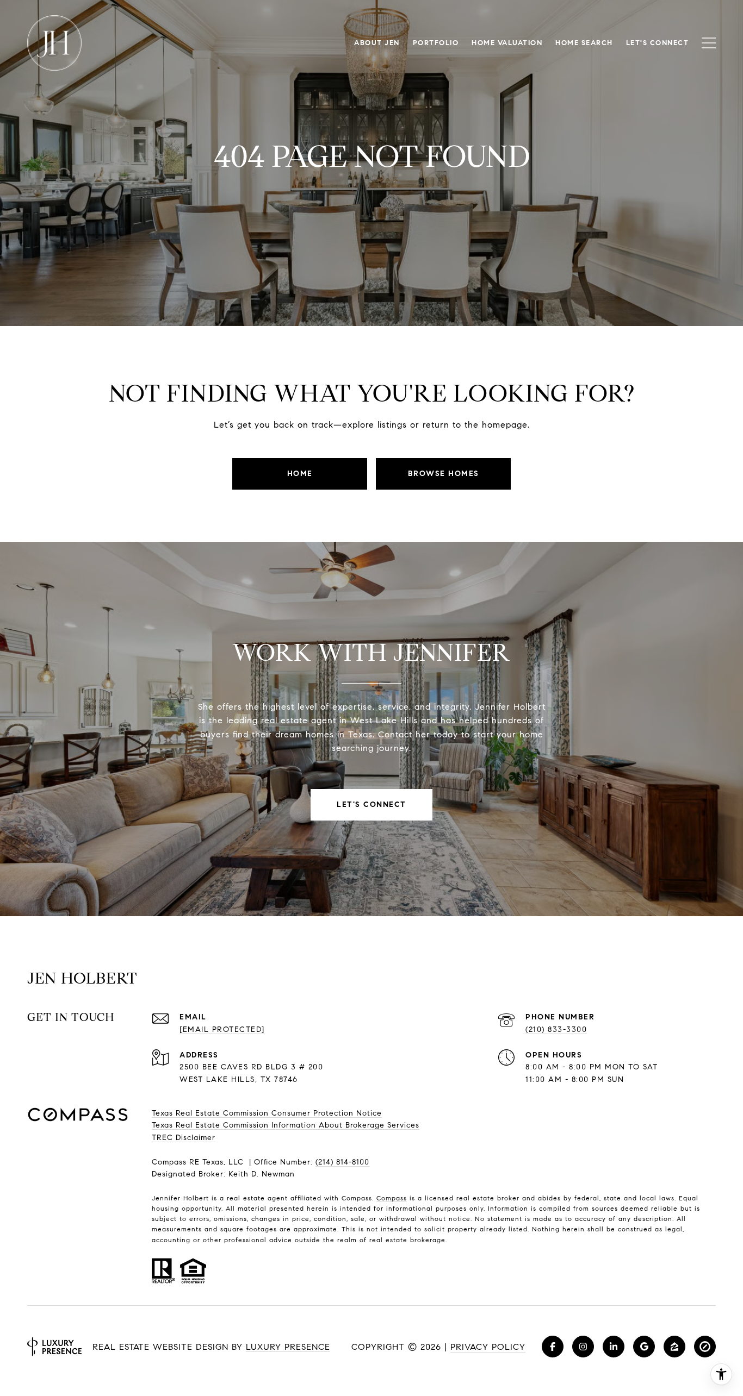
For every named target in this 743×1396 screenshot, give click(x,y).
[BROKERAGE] (705, 1346)
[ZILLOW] (674, 1346)
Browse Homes (443, 473)
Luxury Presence (288, 1347)
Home (300, 473)
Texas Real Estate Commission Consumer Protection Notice (267, 1113)
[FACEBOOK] (553, 1346)
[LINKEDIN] (613, 1346)
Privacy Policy (487, 1347)
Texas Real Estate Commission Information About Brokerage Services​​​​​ (285, 1125)
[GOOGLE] (644, 1346)
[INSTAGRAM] (583, 1346)
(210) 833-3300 (556, 1029)
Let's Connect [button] (371, 804)
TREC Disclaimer (183, 1137)
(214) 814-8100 (342, 1162)
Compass (391, 1198)
